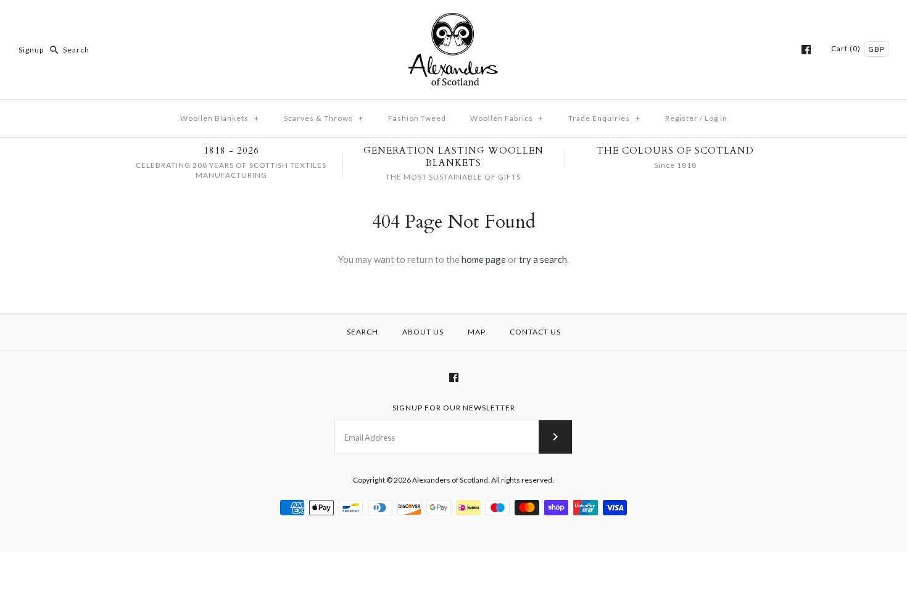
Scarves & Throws (323, 118)
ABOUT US (423, 331)
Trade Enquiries (604, 118)
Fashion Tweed (417, 118)
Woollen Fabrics (507, 118)
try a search (543, 259)
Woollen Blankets (219, 118)
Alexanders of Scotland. (451, 479)
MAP (477, 331)
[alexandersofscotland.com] (453, 19)
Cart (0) (847, 48)
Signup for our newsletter (453, 407)
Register (681, 118)
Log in (716, 118)
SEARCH (362, 331)
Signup (31, 49)
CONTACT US (535, 331)
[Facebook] (806, 49)
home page (484, 259)
